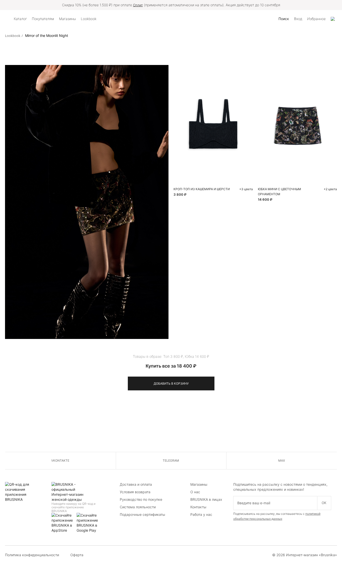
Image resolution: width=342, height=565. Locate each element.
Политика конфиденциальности (32, 555)
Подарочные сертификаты (142, 514)
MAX (281, 460)
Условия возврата (135, 492)
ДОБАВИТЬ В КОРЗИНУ (171, 383)
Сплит (138, 5)
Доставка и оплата (136, 484)
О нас (195, 492)
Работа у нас (201, 514)
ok (324, 503)
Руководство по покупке (141, 499)
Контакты (198, 507)
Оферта (76, 555)
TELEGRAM (171, 460)
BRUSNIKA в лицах (206, 499)
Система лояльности (138, 507)
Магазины (198, 484)
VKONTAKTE (60, 460)
